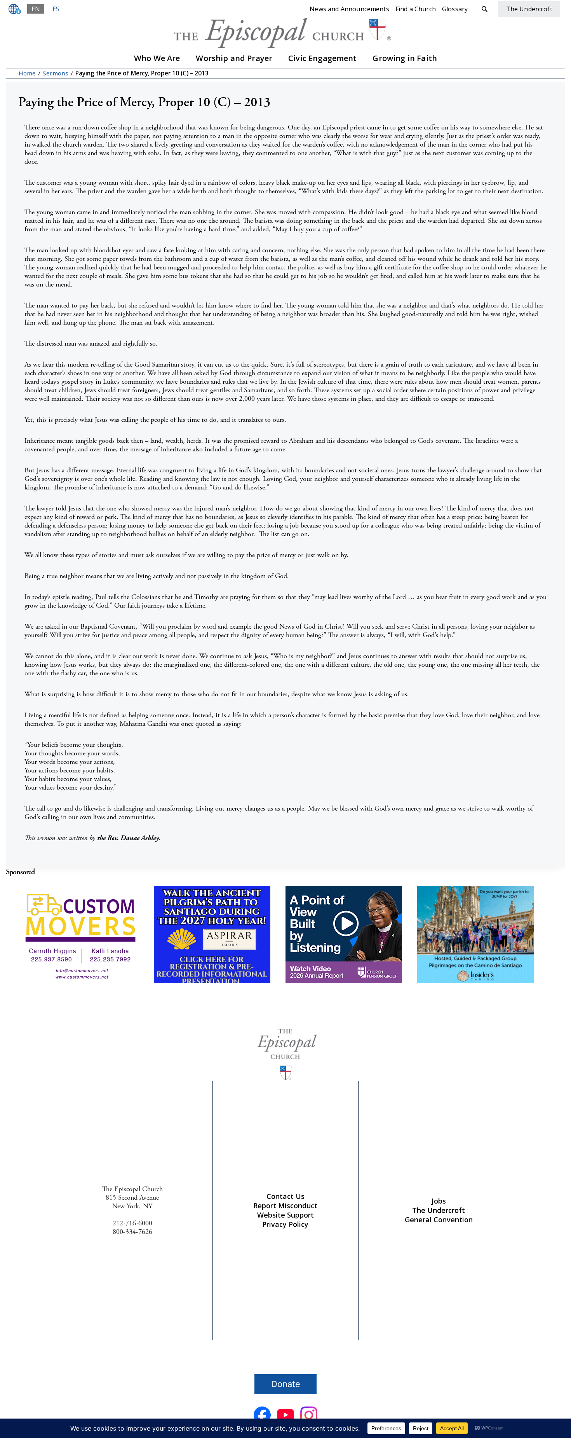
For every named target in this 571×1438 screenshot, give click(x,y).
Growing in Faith (405, 58)
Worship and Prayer (234, 58)
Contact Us (285, 1196)
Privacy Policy (285, 1224)
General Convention (439, 1219)
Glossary (455, 9)
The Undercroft (438, 1210)
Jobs (439, 1201)
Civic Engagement (322, 58)
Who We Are (157, 58)
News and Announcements (349, 9)
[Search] (484, 9)
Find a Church (415, 9)
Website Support (285, 1215)
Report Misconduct (285, 1205)
